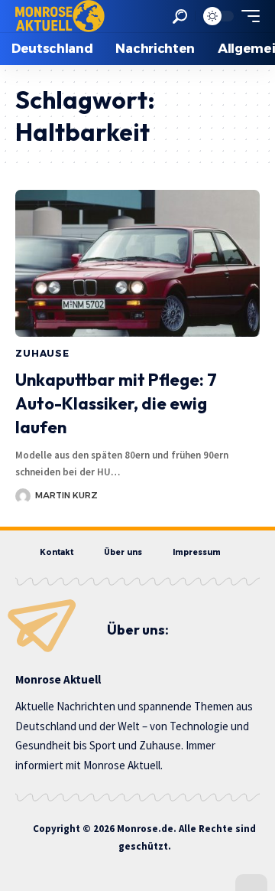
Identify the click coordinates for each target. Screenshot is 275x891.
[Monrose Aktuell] (60, 16)
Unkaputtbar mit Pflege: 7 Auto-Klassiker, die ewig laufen (116, 403)
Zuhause (42, 353)
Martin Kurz (66, 495)
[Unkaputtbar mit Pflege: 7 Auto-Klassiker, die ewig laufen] (137, 263)
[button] (180, 16)
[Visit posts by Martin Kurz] (23, 496)
